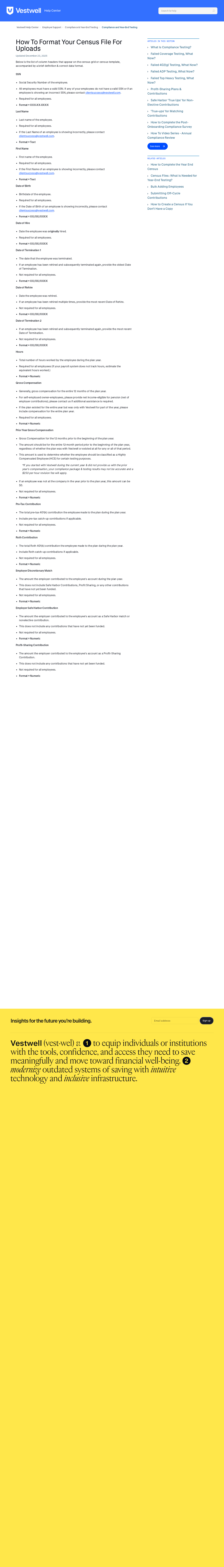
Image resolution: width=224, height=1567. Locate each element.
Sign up (207, 1020)
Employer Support (51, 27)
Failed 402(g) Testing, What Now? (174, 64)
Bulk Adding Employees (167, 186)
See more (155, 146)
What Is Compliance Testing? (171, 47)
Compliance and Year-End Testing (119, 27)
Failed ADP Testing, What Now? (172, 71)
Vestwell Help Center (28, 27)
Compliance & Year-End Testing (81, 27)
